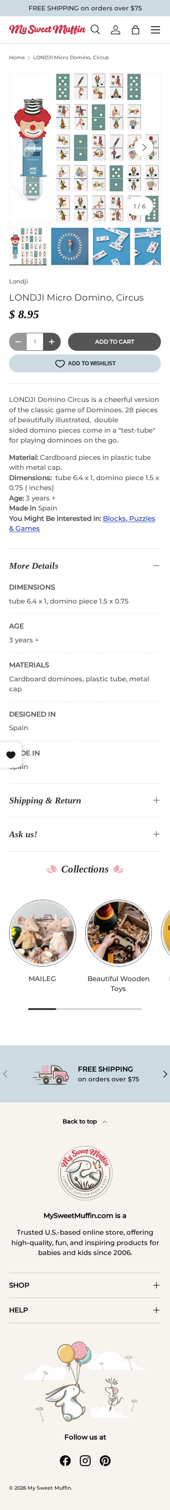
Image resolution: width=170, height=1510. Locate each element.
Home (17, 57)
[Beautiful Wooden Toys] (119, 933)
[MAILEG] (43, 933)
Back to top (81, 1121)
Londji (18, 281)
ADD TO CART (114, 341)
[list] (85, 147)
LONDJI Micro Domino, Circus (71, 57)
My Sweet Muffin (49, 1488)
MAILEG (42, 978)
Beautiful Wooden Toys (118, 983)
